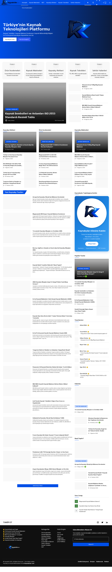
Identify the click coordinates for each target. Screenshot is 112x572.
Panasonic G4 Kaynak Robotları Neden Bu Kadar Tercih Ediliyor (52, 367)
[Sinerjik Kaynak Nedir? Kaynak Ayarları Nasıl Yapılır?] (81, 475)
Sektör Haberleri (75, 2)
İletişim (59, 536)
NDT (43, 2)
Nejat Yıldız (83, 344)
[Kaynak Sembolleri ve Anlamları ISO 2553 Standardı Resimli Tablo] (34, 103)
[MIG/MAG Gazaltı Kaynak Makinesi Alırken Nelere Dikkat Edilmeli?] (75, 108)
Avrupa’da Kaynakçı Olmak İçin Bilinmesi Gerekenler (49, 197)
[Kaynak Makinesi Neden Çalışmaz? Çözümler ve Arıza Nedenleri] (81, 486)
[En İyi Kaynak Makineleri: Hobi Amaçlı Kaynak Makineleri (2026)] (17, 304)
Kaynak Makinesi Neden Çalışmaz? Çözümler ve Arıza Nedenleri (97, 485)
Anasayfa (24, 2)
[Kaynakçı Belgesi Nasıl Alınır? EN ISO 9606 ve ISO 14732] (75, 118)
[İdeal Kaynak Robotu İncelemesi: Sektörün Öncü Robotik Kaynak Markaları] (66, 183)
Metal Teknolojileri (46, 538)
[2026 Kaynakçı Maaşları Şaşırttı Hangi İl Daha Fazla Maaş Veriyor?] (17, 287)
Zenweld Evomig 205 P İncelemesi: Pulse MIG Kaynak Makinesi (83, 183)
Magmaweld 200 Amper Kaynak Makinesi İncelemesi (49, 214)
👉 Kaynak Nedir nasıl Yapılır (10, 529)
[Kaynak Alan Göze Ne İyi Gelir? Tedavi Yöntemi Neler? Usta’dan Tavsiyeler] (17, 321)
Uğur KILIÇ (83, 367)
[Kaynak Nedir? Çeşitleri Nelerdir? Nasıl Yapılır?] (17, 270)
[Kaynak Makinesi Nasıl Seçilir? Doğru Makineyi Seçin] (75, 98)
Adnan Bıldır (83, 325)
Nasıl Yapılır (44, 539)
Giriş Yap (105, 2)
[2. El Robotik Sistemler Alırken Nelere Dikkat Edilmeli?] (66, 174)
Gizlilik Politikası (61, 539)
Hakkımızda (60, 538)
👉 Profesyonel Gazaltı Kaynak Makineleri (14, 531)
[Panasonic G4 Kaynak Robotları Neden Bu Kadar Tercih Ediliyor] (17, 372)
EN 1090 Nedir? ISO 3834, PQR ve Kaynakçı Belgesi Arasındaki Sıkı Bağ (12, 165)
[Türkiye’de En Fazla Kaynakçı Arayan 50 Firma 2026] (30, 174)
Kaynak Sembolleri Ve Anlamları (13, 540)
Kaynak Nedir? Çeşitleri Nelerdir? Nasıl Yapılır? (47, 265)
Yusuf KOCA (83, 331)
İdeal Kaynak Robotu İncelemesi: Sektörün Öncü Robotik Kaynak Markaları (48, 183)
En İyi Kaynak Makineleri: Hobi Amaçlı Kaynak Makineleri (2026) (52, 299)
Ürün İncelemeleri (27, 8)
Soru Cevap (60, 534)
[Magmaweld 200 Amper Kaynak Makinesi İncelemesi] (17, 219)
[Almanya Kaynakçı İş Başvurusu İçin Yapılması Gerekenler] (81, 420)
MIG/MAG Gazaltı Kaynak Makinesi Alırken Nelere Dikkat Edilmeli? (84, 156)
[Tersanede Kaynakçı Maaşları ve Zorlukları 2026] (17, 236)
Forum (59, 532)
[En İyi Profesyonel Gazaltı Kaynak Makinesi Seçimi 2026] (17, 338)
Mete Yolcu (83, 351)
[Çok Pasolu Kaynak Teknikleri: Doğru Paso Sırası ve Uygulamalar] (17, 406)
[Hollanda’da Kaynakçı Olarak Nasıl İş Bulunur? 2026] (17, 423)
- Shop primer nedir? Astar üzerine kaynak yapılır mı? (93, 333)
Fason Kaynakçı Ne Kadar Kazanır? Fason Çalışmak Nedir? (51, 435)
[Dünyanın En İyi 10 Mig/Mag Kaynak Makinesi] (75, 87)
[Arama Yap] (93, 2)
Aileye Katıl (92, 244)
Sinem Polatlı (84, 359)
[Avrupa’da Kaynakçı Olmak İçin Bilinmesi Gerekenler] (17, 202)
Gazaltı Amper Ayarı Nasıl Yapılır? (13, 538)
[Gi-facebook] (93, 522)
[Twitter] (96, 5)
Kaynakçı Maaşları (9, 536)
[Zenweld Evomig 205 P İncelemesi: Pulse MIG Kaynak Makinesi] (102, 183)
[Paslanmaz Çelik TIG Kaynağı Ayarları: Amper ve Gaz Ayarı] (17, 457)
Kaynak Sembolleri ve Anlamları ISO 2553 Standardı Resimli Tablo (84, 293)
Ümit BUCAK (83, 373)
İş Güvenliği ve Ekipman (47, 541)
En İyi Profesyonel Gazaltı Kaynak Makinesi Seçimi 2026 (50, 333)
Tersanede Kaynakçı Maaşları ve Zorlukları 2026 (47, 231)
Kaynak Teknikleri (63, 2)
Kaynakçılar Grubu (10, 39)
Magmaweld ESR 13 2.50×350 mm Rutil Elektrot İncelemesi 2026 (47, 156)
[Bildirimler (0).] (110, 2)
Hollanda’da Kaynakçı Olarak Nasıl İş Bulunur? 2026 (48, 418)
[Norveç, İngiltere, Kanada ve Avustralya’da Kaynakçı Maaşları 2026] (19, 142)
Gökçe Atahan (84, 338)
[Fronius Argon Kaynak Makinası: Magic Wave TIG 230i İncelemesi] (66, 165)
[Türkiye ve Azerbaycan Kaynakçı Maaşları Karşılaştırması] (30, 156)
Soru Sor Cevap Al (23, 39)
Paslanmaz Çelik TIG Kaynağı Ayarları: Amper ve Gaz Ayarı (51, 452)
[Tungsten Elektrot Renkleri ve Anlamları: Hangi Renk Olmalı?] (30, 183)
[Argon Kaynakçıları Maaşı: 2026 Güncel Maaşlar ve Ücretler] (17, 474)
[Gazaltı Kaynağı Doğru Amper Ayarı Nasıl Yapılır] (103, 311)
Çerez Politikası (61, 541)
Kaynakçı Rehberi (51, 2)
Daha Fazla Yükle (37, 485)
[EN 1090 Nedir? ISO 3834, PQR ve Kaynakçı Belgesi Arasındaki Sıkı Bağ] (30, 165)
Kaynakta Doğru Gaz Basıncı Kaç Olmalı (89, 506)
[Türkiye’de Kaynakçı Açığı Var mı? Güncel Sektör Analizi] (81, 431)
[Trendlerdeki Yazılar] (88, 2)
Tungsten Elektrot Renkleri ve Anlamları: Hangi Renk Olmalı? (51, 350)
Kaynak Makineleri (34, 2)
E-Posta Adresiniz (79, 539)
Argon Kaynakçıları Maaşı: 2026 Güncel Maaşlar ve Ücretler (51, 469)
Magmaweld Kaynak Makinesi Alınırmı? (89, 501)
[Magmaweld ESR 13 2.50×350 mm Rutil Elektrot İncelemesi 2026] (66, 156)
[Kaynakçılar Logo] (10, 2)
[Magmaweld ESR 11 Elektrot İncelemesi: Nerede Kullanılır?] (55, 142)
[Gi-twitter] (102, 522)
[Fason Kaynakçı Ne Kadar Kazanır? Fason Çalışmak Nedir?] (17, 440)
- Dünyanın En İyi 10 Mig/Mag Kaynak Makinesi (92, 340)
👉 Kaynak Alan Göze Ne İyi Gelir (11, 533)
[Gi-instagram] (98, 522)
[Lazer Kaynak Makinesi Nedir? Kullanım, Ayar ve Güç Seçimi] (102, 174)
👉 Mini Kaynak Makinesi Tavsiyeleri (12, 534)
